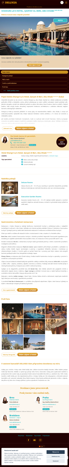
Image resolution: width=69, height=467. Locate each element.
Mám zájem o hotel (34, 65)
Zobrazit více (8, 128)
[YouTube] (34, 440)
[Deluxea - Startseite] (9, 2)
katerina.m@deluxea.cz (49, 404)
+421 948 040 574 (14, 424)
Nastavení (55, 461)
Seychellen (37, 436)
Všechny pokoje (8, 213)
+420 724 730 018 (47, 407)
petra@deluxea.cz (14, 404)
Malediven (29, 436)
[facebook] (29, 440)
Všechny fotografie (9, 355)
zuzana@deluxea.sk (16, 140)
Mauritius (21, 436)
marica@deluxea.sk (15, 422)
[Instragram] (40, 440)
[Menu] (65, 2)
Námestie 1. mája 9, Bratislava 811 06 (19, 145)
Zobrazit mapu (53, 156)
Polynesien (46, 436)
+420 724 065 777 (14, 407)
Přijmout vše (55, 452)
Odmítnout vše (56, 456)
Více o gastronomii (9, 290)
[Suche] (62, 2)
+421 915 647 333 (19, 143)
